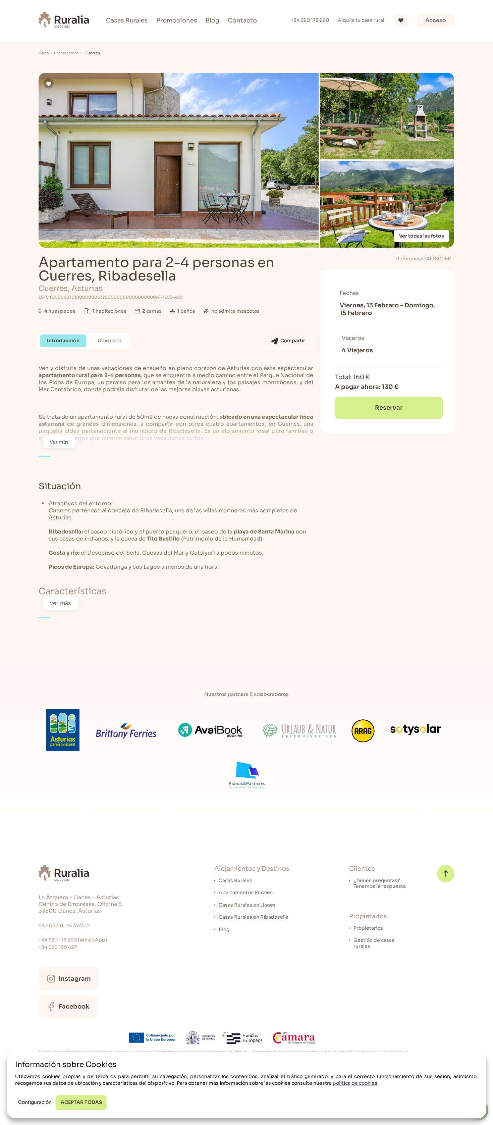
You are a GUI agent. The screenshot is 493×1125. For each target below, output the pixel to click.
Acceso (435, 20)
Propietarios (368, 928)
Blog (212, 20)
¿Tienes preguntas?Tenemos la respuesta (379, 883)
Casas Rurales (127, 20)
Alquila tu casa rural (361, 20)
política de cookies (355, 1083)
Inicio (44, 53)
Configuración (35, 1102)
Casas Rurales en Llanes (247, 905)
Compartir (292, 341)
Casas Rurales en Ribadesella (253, 917)
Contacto (242, 20)
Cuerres (92, 53)
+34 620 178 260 (310, 20)
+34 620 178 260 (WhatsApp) (73, 940)
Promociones (176, 20)
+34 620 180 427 (58, 947)
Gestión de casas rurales (373, 943)
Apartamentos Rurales (246, 893)
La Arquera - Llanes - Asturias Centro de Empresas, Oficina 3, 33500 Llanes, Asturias (81, 904)
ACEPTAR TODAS (81, 1102)
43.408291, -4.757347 (64, 925)
